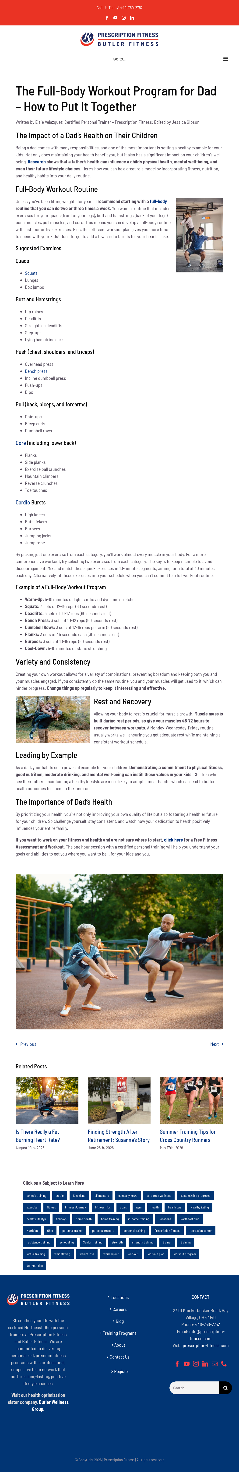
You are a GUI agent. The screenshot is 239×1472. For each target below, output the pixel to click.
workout (133, 1254)
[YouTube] (187, 1363)
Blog (120, 1321)
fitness (51, 1207)
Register (121, 1371)
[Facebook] (177, 1363)
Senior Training (92, 1242)
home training (110, 1219)
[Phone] (224, 1363)
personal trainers (103, 1231)
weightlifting (62, 1254)
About (119, 1345)
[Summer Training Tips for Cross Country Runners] (191, 1100)
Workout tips (35, 1266)
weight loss (87, 1254)
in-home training (138, 1219)
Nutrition (32, 1231)
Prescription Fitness (167, 1231)
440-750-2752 (131, 7)
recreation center (201, 1231)
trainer (167, 1242)
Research (37, 161)
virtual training (36, 1254)
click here (173, 839)
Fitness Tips (103, 1207)
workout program (185, 1254)
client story (102, 1195)
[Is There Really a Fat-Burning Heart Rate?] (47, 1100)
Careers (119, 1309)
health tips (174, 1207)
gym (138, 1207)
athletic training (36, 1195)
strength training (143, 1242)
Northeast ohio (189, 1219)
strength (117, 1242)
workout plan (156, 1254)
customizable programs (195, 1195)
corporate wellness (159, 1195)
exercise (32, 1207)
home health (84, 1219)
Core (21, 442)
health (155, 1207)
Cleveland (79, 1195)
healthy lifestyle (37, 1219)
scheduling (67, 1242)
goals (123, 1207)
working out (111, 1254)
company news (127, 1195)
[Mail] (215, 1363)
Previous (28, 1044)
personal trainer (72, 1231)
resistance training (38, 1242)
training (186, 1242)
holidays (61, 1219)
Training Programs (120, 1333)
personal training (134, 1231)
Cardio (23, 502)
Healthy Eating (200, 1207)
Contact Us (120, 1356)
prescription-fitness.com (206, 1345)
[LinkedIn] (205, 1363)
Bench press (36, 371)
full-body (158, 201)
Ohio (50, 1231)
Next (214, 1044)
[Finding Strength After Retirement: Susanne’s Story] (119, 1100)
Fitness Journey (75, 1207)
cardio (60, 1195)
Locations (165, 1219)
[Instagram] (196, 1363)
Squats (31, 273)
